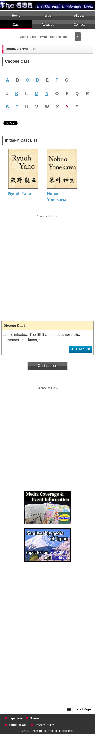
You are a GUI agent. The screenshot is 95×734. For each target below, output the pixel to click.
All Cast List (80, 349)
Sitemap (35, 718)
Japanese (16, 718)
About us (48, 24)
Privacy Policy (44, 724)
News (47, 15)
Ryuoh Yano (19, 193)
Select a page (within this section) (49, 36)
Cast (16, 24)
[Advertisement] (47, 266)
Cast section (47, 366)
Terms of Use (18, 724)
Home (16, 15)
